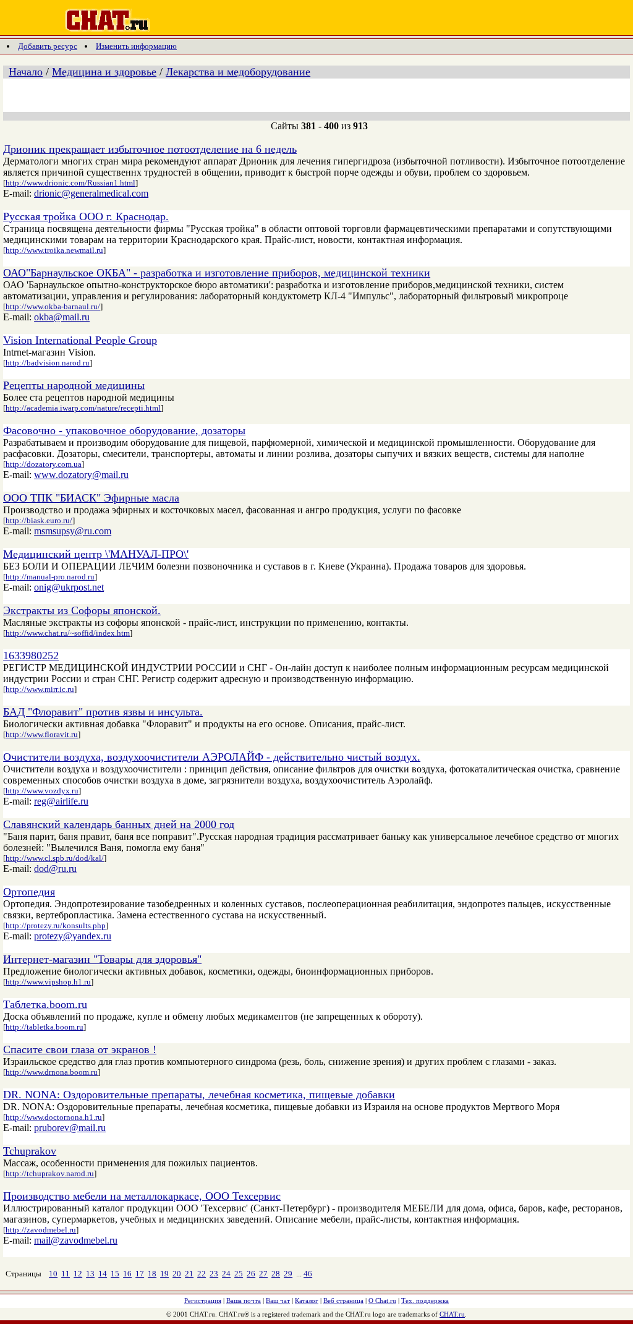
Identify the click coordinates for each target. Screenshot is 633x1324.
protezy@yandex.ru (72, 936)
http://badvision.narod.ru (48, 362)
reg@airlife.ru (61, 801)
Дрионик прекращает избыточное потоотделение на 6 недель (150, 149)
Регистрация (202, 1300)
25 (238, 1273)
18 (152, 1273)
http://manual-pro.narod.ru (50, 576)
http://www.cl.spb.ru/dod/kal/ (55, 858)
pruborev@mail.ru (70, 1127)
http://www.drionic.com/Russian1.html (70, 182)
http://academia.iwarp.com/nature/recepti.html (83, 407)
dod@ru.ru (55, 868)
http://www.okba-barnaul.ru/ (53, 306)
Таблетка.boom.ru (45, 1004)
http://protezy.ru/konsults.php (56, 925)
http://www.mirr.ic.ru (40, 689)
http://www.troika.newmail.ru (54, 250)
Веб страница (343, 1300)
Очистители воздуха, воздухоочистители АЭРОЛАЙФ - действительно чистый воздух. (211, 757)
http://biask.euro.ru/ (39, 520)
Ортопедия (29, 892)
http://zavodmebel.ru (41, 1229)
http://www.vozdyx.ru (42, 790)
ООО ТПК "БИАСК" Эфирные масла (91, 498)
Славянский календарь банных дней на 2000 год (118, 824)
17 (139, 1273)
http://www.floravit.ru (42, 734)
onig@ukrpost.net (69, 587)
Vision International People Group (80, 340)
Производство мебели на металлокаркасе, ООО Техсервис (142, 1196)
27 (263, 1273)
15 (115, 1273)
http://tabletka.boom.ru (44, 1026)
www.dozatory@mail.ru (81, 474)
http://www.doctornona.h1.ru (54, 1117)
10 (53, 1273)
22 (201, 1273)
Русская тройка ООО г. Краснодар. (86, 216)
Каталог (306, 1300)
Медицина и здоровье (104, 72)
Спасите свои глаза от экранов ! (79, 1049)
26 (251, 1273)
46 (308, 1273)
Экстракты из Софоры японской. (82, 610)
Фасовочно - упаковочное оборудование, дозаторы (124, 430)
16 (127, 1273)
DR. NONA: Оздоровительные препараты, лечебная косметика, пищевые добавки (199, 1094)
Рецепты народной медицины (74, 385)
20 (176, 1273)
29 (288, 1273)
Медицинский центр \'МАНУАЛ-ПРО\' (96, 554)
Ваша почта (243, 1300)
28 (275, 1273)
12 (78, 1273)
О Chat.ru (382, 1300)
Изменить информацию (136, 46)
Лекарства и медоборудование (238, 72)
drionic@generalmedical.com (91, 193)
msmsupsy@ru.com (72, 531)
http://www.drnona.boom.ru (52, 1072)
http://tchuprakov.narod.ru (50, 1173)
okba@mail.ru (62, 317)
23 (214, 1273)
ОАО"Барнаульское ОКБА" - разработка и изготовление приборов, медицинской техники (216, 273)
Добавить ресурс (47, 46)
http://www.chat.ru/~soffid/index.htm (68, 633)
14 (102, 1273)
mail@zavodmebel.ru (75, 1240)
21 (189, 1273)
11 (65, 1273)
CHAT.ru (452, 1314)
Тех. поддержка (425, 1300)
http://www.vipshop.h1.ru (48, 981)
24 (226, 1273)
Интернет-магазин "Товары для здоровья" (102, 959)
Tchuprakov (29, 1151)
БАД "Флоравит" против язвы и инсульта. (103, 712)
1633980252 (31, 655)
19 (164, 1273)
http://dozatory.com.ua (44, 464)
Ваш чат (278, 1300)
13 (90, 1273)
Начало (26, 72)
